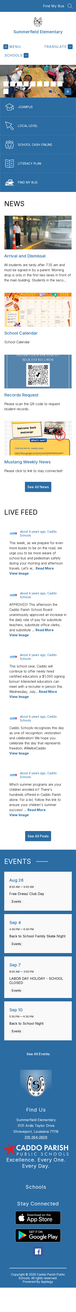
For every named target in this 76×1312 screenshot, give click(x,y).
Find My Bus (53, 6)
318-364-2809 (35, 1137)
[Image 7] (46, 83)
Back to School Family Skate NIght (38, 936)
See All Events (38, 1054)
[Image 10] (5, 91)
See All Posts (38, 836)
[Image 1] (5, 83)
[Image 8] (53, 83)
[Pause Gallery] (67, 91)
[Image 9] (59, 83)
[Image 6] (39, 83)
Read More (45, 568)
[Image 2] (12, 83)
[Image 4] (26, 83)
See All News (38, 487)
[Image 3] (19, 83)
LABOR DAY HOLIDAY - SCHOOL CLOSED (36, 980)
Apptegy (47, 1281)
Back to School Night (27, 1023)
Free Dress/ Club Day (27, 894)
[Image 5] (32, 83)
